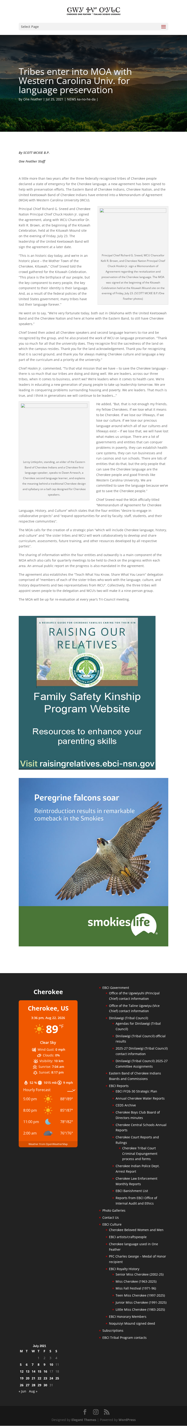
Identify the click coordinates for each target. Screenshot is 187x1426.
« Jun (22, 1391)
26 (21, 1385)
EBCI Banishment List (132, 1191)
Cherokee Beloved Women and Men (136, 1230)
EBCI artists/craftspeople (128, 1237)
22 (39, 1378)
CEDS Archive (126, 1105)
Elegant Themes (83, 1420)
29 (39, 1385)
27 (27, 1385)
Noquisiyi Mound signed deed (132, 1323)
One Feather (32, 99)
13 (27, 1371)
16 (45, 1371)
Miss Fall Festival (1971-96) (136, 1288)
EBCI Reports (119, 1086)
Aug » (33, 1391)
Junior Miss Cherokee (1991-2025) (141, 1302)
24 (51, 1378)
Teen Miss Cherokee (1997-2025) (140, 1295)
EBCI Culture (112, 1224)
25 (57, 1378)
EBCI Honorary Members (127, 1316)
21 (33, 1378)
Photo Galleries (113, 1210)
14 (33, 1371)
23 (45, 1378)
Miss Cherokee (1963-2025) (136, 1281)
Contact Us (110, 1217)
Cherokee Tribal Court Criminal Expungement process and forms (139, 1153)
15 (39, 1371)
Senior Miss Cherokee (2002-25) (140, 1274)
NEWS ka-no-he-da (81, 99)
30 (45, 1385)
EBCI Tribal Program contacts (124, 1337)
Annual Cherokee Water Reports (140, 1098)
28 (33, 1385)
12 (21, 1371)
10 (51, 1364)
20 (27, 1378)
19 (21, 1378)
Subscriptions (112, 1330)
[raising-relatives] (87, 768)
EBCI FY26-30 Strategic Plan (136, 1091)
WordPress (127, 1420)
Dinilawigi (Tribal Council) (128, 1018)
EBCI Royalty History (124, 1269)
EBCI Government (115, 987)
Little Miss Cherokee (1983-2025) (140, 1309)
